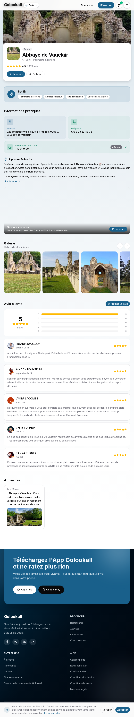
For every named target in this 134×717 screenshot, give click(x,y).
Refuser (107, 709)
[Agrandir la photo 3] (99, 272)
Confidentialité (78, 671)
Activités (74, 628)
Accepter (122, 709)
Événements (77, 634)
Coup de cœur (78, 640)
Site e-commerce (13, 677)
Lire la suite (10, 181)
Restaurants (76, 622)
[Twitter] (15, 642)
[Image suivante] (127, 246)
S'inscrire (106, 5)
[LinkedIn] (24, 642)
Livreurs (8, 671)
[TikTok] (32, 642)
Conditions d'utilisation (82, 677)
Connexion (87, 5)
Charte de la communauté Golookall (23, 683)
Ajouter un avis (119, 303)
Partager (37, 74)
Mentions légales (79, 689)
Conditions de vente (81, 683)
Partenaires (10, 665)
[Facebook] (7, 642)
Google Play (53, 589)
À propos (9, 659)
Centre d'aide (77, 659)
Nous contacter (78, 665)
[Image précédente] (120, 246)
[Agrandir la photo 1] (22, 272)
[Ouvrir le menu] (127, 5)
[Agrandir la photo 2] (60, 272)
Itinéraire (18, 74)
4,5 (30, 66)
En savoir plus (52, 713)
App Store (26, 589)
